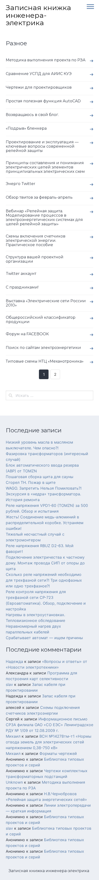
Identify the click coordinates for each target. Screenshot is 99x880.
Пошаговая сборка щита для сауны (39, 476)
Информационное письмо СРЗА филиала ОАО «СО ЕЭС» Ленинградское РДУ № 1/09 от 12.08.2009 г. (49, 725)
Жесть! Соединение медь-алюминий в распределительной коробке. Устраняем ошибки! (44, 523)
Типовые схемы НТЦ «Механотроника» (45, 361)
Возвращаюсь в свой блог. (32, 114)
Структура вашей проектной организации (34, 259)
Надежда (14, 661)
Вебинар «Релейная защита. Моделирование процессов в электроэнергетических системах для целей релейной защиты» (44, 217)
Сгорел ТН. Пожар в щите (31, 482)
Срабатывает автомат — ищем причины (44, 637)
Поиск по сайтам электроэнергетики (43, 347)
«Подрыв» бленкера (26, 128)
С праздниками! (22, 287)
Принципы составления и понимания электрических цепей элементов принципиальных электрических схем (45, 167)
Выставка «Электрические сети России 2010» (46, 303)
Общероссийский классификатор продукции (40, 319)
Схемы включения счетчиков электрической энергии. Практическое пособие (35, 240)
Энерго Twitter (20, 183)
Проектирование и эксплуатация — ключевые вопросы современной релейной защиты (42, 146)
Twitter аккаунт (21, 273)
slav (9, 684)
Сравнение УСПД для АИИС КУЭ (39, 73)
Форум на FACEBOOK (27, 334)
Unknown (14, 782)
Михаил (13, 736)
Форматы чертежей (58, 753)
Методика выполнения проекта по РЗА (46, 60)
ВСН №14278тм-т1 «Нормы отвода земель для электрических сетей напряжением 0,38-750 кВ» (48, 742)
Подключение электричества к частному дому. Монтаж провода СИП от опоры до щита (45, 563)
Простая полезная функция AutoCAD (43, 101)
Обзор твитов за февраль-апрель (39, 197)
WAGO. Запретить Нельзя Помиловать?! (43, 488)
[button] (89, 6)
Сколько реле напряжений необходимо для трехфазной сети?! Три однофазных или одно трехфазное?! (44, 580)
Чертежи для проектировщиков (39, 87)
